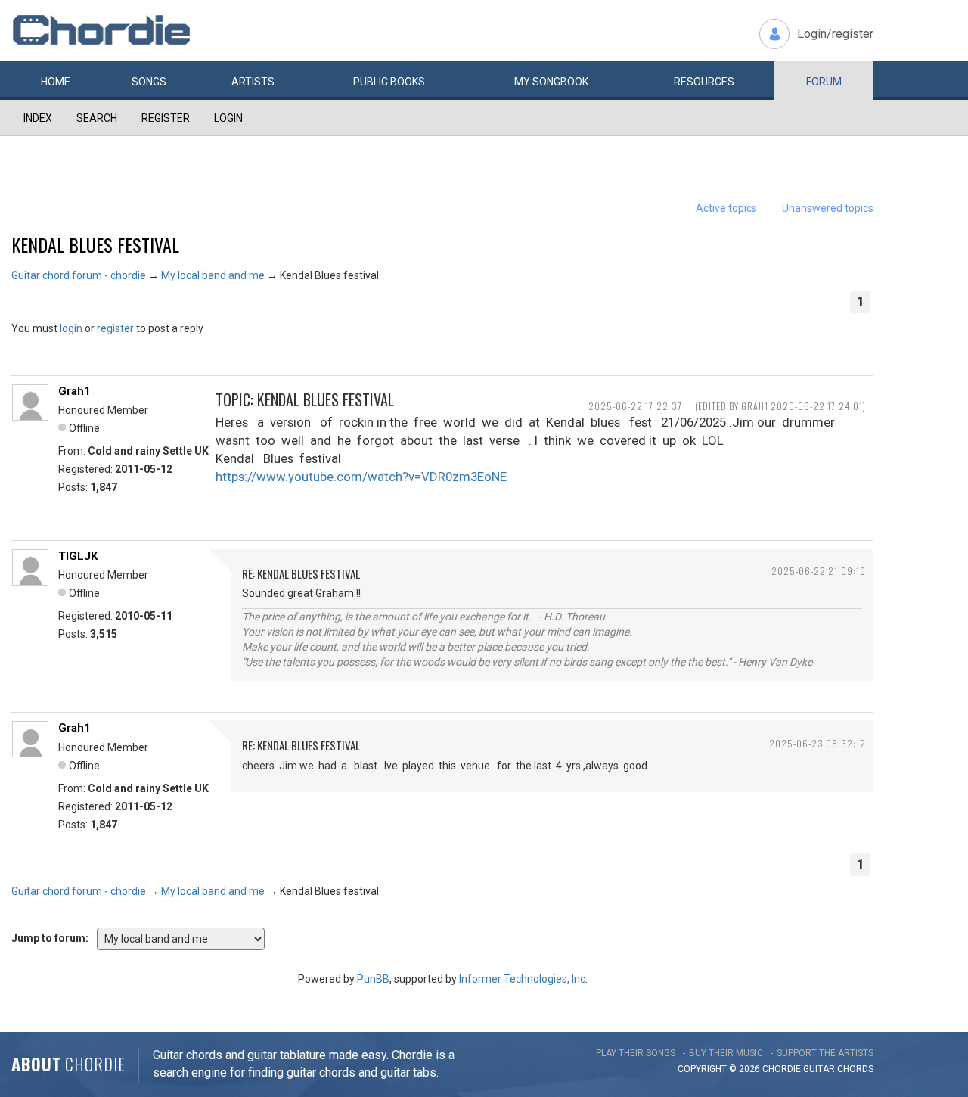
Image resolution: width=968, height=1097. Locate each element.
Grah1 (74, 391)
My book (551, 82)
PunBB (373, 979)
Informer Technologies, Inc (522, 979)
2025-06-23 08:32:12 (817, 743)
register (115, 328)
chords (855, 1069)
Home (55, 82)
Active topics (726, 208)
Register (165, 118)
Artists (253, 82)
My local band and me (213, 275)
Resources (704, 82)
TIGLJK (78, 556)
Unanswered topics (827, 208)
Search (96, 118)
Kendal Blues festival (95, 244)
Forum (824, 82)
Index (37, 118)
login (71, 328)
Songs (149, 82)
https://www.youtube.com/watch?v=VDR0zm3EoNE (361, 476)
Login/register (835, 33)
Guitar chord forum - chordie (78, 275)
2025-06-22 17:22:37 (635, 405)
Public (389, 82)
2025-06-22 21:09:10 (818, 570)
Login (228, 118)
